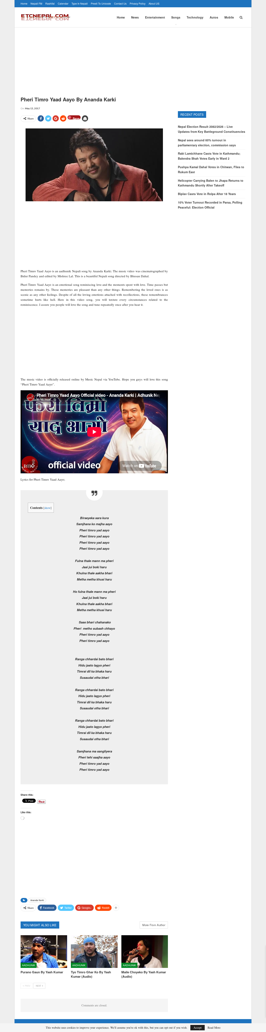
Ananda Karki (37, 900)
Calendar (63, 3)
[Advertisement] (133, 59)
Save (76, 117)
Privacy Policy (137, 3)
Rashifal (50, 3)
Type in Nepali (79, 3)
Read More (214, 1027)
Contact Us (120, 3)
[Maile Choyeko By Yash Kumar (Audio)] (144, 951)
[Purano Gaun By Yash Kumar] (44, 951)
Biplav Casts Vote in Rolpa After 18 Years (207, 194)
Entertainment (155, 17)
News (135, 17)
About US (154, 3)
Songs (175, 17)
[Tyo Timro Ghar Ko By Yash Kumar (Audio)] (94, 951)
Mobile (229, 17)
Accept (197, 1028)
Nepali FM (36, 3)
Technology (195, 17)
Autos (214, 17)
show (47, 508)
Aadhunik (28, 965)
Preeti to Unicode (101, 3)
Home (24, 3)
